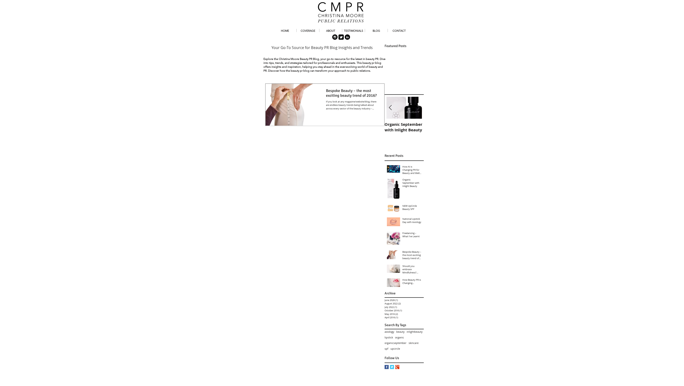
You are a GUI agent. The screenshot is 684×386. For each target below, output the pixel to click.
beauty (400, 331)
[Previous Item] (390, 107)
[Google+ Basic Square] (397, 367)
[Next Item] (418, 107)
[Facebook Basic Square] (387, 367)
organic (399, 337)
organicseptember (395, 343)
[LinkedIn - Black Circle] (347, 37)
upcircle (395, 348)
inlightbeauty (415, 331)
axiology (389, 331)
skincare (414, 343)
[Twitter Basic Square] (392, 367)
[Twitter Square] (341, 37)
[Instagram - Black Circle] (335, 37)
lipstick (389, 337)
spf (386, 348)
